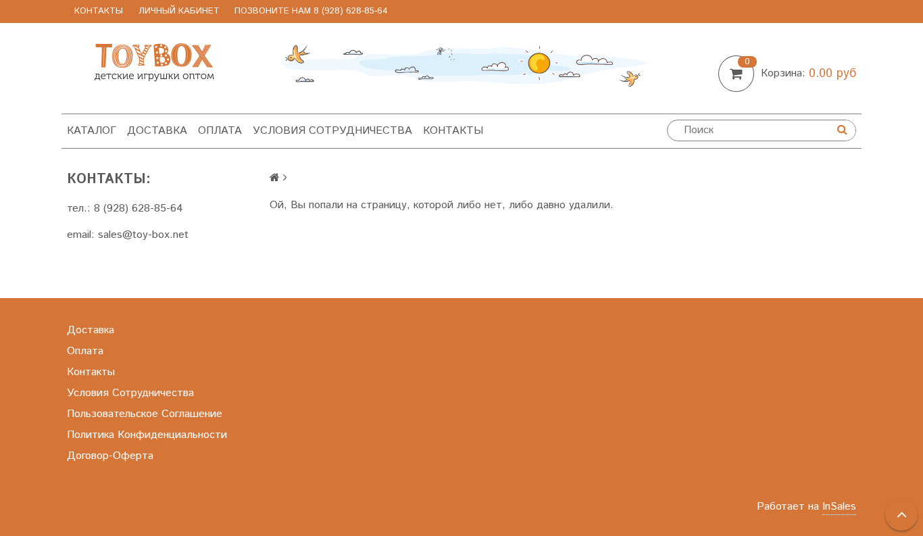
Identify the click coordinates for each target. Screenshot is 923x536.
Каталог (91, 131)
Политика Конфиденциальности (147, 435)
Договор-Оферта (110, 456)
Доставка (157, 131)
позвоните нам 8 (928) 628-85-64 (311, 11)
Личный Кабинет (179, 11)
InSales (839, 506)
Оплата (220, 131)
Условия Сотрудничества (332, 131)
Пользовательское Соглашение (144, 414)
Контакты (98, 11)
